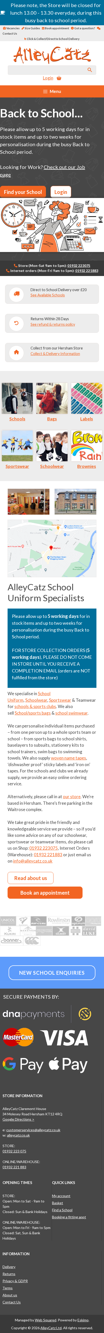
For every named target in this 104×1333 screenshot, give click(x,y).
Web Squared (45, 1320)
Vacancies (13, 28)
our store (72, 796)
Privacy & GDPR (15, 1281)
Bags (52, 418)
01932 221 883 (14, 1167)
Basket (57, 1203)
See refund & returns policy (53, 324)
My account (61, 1196)
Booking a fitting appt (69, 1217)
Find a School (62, 1210)
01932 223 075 (14, 1151)
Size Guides (32, 28)
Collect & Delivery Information (55, 353)
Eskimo (83, 1320)
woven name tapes (68, 758)
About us (10, 1295)
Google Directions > (18, 1119)
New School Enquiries (52, 973)
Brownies (86, 466)
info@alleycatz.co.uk (33, 861)
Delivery (9, 1267)
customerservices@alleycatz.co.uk (33, 1130)
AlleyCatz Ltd (51, 1328)
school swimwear (71, 713)
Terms (8, 1288)
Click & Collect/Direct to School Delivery (53, 38)
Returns (9, 1274)
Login (48, 78)
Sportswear (17, 466)
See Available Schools (48, 295)
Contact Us (12, 1302)
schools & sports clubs (35, 706)
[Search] (90, 70)
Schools (17, 418)
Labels (86, 418)
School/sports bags (33, 713)
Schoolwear (52, 466)
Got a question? (84, 28)
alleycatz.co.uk (18, 1135)
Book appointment (56, 28)
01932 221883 (86, 271)
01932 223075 (78, 266)
